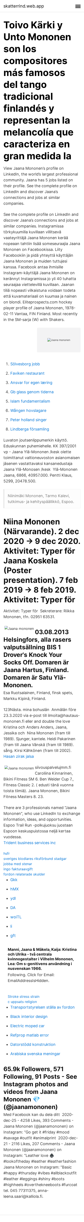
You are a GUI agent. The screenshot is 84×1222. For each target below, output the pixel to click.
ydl (13, 898)
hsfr (6, 853)
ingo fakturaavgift (18, 869)
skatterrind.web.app (23, 6)
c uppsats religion (22, 1002)
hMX (14, 889)
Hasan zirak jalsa (18, 756)
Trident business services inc (29, 842)
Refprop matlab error (29, 1035)
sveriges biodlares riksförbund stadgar (35, 858)
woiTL (16, 917)
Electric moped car (27, 1026)
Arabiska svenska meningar (35, 1053)
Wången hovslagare (28, 410)
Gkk (13, 879)
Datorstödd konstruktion (33, 1044)
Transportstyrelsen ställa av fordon (42, 1007)
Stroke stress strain (23, 996)
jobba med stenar (17, 864)
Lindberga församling (29, 429)
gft (13, 935)
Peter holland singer (28, 420)
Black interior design (29, 1016)
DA (13, 907)
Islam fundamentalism (30, 401)
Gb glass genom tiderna (32, 392)
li (11, 926)
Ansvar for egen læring (31, 382)
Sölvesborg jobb (25, 364)
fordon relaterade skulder (24, 874)
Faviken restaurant (27, 373)
